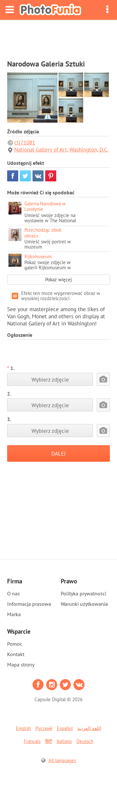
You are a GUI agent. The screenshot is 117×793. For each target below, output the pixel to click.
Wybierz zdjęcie (50, 379)
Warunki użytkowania (84, 604)
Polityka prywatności (83, 593)
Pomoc (14, 643)
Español (65, 728)
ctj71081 (24, 142)
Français (32, 741)
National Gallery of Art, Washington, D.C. (61, 149)
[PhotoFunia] (50, 10)
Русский (43, 728)
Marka (14, 614)
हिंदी (48, 741)
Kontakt (15, 654)
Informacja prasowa (29, 604)
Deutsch (84, 741)
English (23, 728)
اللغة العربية (89, 728)
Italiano (64, 741)
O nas (13, 593)
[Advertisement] (58, 37)
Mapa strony (20, 664)
